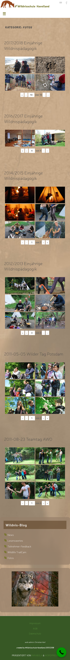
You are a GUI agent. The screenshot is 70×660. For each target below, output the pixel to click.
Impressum (35, 623)
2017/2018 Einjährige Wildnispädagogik (23, 45)
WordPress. (51, 655)
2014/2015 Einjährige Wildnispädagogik (23, 175)
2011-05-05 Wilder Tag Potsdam (33, 354)
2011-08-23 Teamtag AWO (28, 439)
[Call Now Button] (61, 652)
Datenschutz (35, 633)
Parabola (36, 655)
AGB (35, 628)
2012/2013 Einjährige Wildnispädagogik (23, 266)
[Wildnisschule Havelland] (60, 2)
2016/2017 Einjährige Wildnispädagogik (23, 118)
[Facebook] (66, 2)
